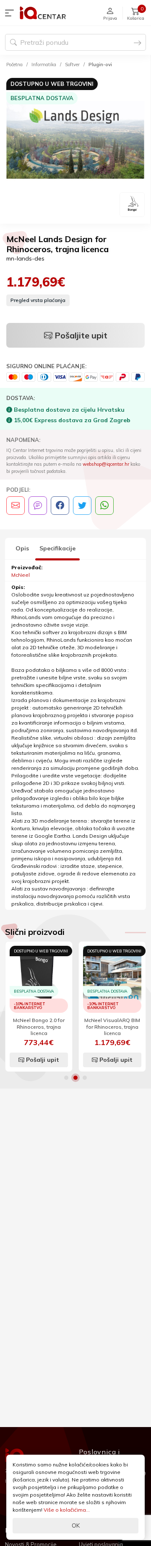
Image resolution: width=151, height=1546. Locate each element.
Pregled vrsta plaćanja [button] (37, 300)
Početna (14, 64)
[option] (75, 147)
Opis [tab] (22, 548)
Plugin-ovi (100, 64)
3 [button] (84, 1077)
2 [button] (75, 1077)
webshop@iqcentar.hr (106, 464)
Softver (72, 64)
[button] (11, 13)
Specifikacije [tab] (57, 548)
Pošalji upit (41, 1059)
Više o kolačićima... (67, 1510)
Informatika (43, 64)
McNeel (20, 575)
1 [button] (66, 1077)
